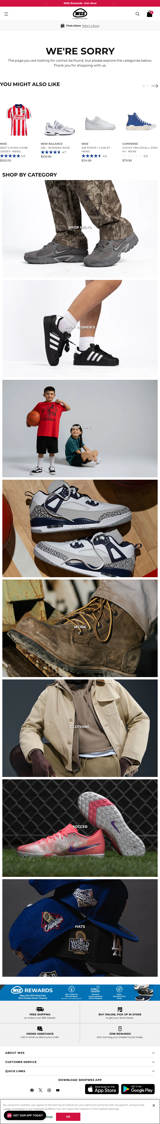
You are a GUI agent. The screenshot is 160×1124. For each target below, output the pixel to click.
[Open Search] (137, 14)
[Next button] (113, 3)
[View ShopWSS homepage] (80, 13)
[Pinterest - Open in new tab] (41, 1091)
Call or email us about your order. (40, 1037)
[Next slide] (155, 86)
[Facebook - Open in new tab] (32, 1091)
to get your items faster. (120, 1017)
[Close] (153, 1105)
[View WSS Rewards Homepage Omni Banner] (80, 993)
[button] (80, 26)
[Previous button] (46, 3)
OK (68, 1116)
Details (51, 1017)
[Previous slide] (144, 86)
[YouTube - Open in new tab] (58, 1091)
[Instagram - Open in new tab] (49, 1091)
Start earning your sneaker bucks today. (120, 1037)
